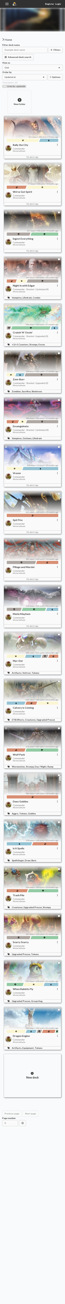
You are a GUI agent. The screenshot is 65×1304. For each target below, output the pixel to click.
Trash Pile (18, 895)
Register (49, 4)
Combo (36, 297)
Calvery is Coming (23, 707)
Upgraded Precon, (33, 907)
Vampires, (17, 297)
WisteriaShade (19, 151)
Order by (7, 72)
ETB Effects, (18, 719)
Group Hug (36, 1001)
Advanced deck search (19, 57)
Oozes (41, 344)
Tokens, (23, 813)
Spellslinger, (18, 860)
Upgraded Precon (46, 719)
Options (56, 77)
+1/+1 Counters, (20, 344)
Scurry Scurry (21, 942)
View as (6, 63)
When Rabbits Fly (23, 989)
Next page (30, 1113)
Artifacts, (17, 673)
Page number (9, 1118)
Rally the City (20, 144)
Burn (33, 860)
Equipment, (28, 1048)
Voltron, (27, 673)
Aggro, (15, 813)
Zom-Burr (19, 379)
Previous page (12, 1113)
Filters (56, 49)
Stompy (47, 907)
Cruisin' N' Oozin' (22, 332)
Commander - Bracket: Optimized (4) (31, 289)
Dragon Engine (21, 1035)
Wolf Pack (19, 754)
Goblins (32, 813)
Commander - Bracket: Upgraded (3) (30, 336)
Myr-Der (18, 660)
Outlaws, (27, 438)
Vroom (17, 473)
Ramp (50, 766)
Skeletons (37, 391)
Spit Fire (18, 520)
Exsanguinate (21, 426)
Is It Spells (18, 848)
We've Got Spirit (22, 191)
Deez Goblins (20, 801)
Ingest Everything (23, 238)
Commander (19, 148)
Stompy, (33, 344)
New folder (19, 104)
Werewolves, (19, 766)
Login (58, 4)
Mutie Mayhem (21, 614)
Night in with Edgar (24, 285)
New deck (32, 1077)
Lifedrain (37, 438)
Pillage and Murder (24, 567)
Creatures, (31, 719)
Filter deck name (11, 45)
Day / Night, (41, 766)
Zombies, (17, 391)
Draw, (28, 860)
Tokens (35, 673)
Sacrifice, (27, 391)
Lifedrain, (28, 297)
